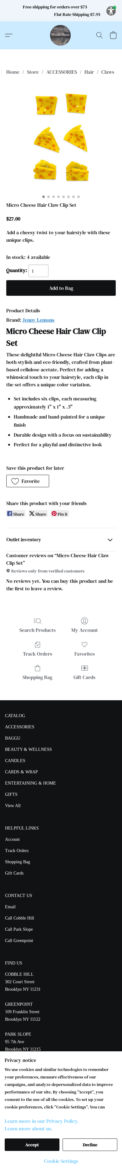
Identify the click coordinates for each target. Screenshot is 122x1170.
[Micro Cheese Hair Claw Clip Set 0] (61, 137)
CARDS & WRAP (21, 772)
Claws (107, 71)
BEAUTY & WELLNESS (28, 749)
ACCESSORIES (61, 71)
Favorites (84, 653)
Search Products (37, 630)
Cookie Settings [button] (61, 1161)
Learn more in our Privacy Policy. (42, 1121)
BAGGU (12, 738)
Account (12, 839)
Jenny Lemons (38, 319)
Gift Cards (84, 677)
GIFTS (11, 794)
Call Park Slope (19, 929)
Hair (89, 71)
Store (33, 71)
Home (12, 71)
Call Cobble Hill (19, 918)
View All (13, 805)
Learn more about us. (29, 1128)
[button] (61, 35)
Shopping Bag (37, 677)
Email (10, 907)
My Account (84, 630)
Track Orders (37, 653)
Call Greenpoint (19, 940)
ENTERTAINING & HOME (30, 783)
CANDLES (15, 760)
